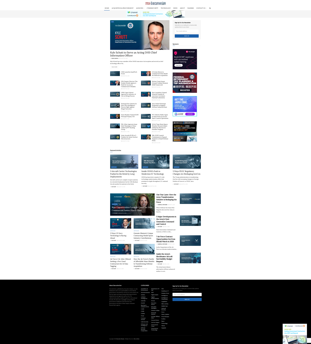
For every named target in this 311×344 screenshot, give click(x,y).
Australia (143, 300)
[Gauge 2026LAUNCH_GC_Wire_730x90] (155, 14)
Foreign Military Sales (155, 317)
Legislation (164, 301)
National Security (163, 309)
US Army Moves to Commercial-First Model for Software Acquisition (160, 73)
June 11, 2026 (172, 204)
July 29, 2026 (144, 240)
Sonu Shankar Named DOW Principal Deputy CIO (130, 115)
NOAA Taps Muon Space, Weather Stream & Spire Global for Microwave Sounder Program (160, 126)
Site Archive (136, 338)
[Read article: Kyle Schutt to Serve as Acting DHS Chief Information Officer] (139, 35)
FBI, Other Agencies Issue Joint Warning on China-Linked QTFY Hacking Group (129, 126)
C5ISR (142, 311)
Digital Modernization (155, 297)
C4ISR (142, 309)
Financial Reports (153, 313)
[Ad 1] (185, 106)
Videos (163, 325)
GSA (162, 288)
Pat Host (114, 186)
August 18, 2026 (152, 186)
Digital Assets (154, 294)
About (182, 8)
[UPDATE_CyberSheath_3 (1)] (185, 131)
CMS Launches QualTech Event (129, 73)
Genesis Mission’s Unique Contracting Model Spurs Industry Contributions (143, 235)
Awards (143, 303)
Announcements (145, 292)
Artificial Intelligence (144, 297)
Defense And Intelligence (144, 324)
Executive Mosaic (120, 338)
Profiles (163, 319)
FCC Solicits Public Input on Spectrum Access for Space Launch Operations (160, 116)
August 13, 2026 (184, 184)
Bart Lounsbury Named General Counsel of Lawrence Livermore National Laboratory (159, 95)
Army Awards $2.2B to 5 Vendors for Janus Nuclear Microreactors (129, 137)
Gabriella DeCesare (162, 204)
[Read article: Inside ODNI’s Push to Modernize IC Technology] (155, 162)
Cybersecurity (152, 8)
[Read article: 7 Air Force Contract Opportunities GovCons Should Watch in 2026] (190, 240)
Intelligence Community (164, 298)
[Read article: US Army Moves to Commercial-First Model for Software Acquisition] (146, 73)
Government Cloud (154, 325)
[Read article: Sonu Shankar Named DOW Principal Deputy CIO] (115, 116)
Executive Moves (153, 303)
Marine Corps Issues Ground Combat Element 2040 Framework (160, 83)
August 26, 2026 (156, 142)
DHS (112, 21)
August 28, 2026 (123, 58)
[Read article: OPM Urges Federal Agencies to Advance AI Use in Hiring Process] (115, 94)
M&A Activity (164, 304)
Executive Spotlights (153, 307)
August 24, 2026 (121, 186)
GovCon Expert (155, 322)
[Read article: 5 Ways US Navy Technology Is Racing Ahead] (120, 223)
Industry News (165, 293)
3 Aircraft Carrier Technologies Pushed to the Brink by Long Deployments (123, 174)
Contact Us (200, 8)
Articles (113, 167)
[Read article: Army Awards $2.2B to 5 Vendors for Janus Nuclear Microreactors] (115, 137)
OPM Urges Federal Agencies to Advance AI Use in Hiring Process (128, 94)
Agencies (139, 8)
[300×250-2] (185, 82)
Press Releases (165, 316)
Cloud (142, 316)
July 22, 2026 (121, 268)
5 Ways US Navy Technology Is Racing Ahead (118, 235)
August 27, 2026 (125, 111)
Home (107, 8)
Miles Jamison (115, 58)
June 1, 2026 (171, 244)
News (175, 8)
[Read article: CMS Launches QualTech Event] (115, 73)
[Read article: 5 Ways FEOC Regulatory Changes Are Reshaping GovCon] (187, 162)
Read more (115, 67)
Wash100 (190, 8)
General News (155, 320)
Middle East (164, 306)
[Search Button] (210, 8)
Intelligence (164, 295)
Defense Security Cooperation (144, 329)
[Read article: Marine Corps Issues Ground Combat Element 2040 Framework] (146, 83)
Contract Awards (143, 318)
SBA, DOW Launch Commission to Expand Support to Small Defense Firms (160, 137)
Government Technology (154, 329)
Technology (166, 8)
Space (162, 321)
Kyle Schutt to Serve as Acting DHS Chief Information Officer (133, 54)
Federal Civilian (155, 310)
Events (153, 300)
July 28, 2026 (144, 268)
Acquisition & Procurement (122, 8)
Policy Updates (165, 314)
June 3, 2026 (166, 226)
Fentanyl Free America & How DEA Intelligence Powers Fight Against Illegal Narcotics (129, 106)
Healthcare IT (165, 291)
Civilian (143, 313)
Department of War (155, 289)
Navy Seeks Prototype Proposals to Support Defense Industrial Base (159, 105)
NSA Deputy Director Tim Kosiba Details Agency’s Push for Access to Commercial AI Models (129, 83)
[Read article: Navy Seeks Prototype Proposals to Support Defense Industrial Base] (146, 105)
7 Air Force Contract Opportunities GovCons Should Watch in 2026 (165, 239)
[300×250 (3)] (185, 59)
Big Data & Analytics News (145, 306)
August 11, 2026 (122, 213)
